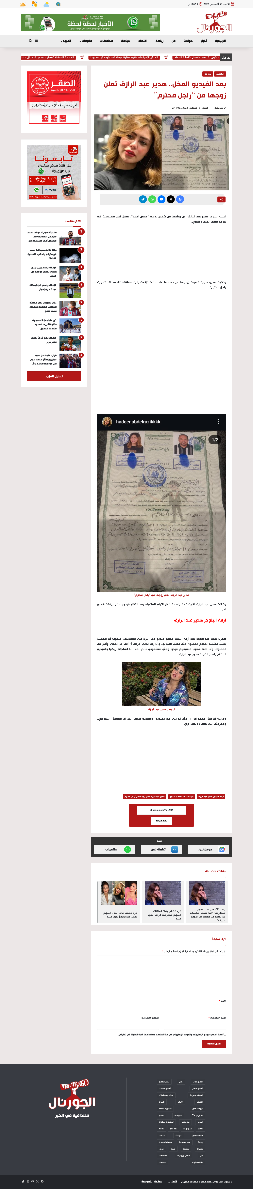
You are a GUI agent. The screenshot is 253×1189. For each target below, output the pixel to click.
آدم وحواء (198, 1082)
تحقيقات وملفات (166, 1122)
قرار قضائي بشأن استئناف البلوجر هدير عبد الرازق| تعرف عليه (164, 915)
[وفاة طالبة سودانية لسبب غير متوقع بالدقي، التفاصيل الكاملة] (70, 255)
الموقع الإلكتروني (150, 1018)
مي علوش (218, 108)
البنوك (161, 1102)
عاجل (161, 1149)
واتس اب (111, 849)
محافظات (106, 41)
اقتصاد (142, 41)
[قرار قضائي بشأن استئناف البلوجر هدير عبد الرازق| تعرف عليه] (163, 893)
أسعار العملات (165, 1088)
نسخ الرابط (161, 820)
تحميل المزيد (54, 376)
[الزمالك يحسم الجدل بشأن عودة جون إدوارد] (70, 290)
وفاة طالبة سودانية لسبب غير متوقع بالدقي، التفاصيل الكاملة (42, 254)
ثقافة (161, 1129)
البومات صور (197, 1109)
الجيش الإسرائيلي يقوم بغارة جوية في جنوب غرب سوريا (143, 57)
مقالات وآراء (197, 1162)
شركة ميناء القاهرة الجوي (182, 797)
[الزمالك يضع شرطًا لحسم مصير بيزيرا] (70, 343)
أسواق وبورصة (196, 1095)
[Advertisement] (161, 322)
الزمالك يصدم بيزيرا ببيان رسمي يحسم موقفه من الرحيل (44, 271)
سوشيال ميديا (165, 1142)
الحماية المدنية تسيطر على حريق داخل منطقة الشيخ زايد (58, 57)
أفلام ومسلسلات (166, 1095)
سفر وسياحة (184, 1142)
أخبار (204, 41)
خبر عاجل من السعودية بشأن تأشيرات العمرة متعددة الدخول (44, 324)
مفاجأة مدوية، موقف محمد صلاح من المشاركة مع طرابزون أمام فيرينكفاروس (42, 236)
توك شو (173, 1129)
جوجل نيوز (205, 849)
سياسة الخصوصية (151, 1181)
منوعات (87, 41)
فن (174, 41)
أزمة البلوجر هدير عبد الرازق (211, 797)
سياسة (125, 41)
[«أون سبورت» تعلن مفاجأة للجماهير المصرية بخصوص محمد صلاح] (70, 308)
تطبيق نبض (158, 849)
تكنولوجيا (187, 1129)
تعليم (200, 1129)
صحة (173, 1149)
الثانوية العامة (165, 1109)
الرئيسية (220, 41)
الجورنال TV (197, 1115)
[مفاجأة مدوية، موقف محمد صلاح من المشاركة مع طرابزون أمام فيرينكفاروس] (70, 238)
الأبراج (180, 1102)
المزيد (67, 41)
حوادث (188, 41)
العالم (161, 1115)
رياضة (159, 41)
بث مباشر (185, 1122)
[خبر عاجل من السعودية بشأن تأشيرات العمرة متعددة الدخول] (70, 325)
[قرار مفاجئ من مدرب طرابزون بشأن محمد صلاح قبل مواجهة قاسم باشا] (70, 361)
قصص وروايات (183, 1155)
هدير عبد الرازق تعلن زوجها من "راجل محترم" (144, 797)
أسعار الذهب (197, 1088)
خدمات (162, 1135)
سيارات (200, 1149)
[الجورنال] (214, 22)
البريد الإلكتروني (217, 1018)
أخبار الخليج (164, 1082)
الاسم (222, 1001)
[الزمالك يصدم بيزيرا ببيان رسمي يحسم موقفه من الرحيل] (70, 273)
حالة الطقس (197, 1135)
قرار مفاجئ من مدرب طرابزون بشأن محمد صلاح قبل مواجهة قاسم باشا (43, 359)
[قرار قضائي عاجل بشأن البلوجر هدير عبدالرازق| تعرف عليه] (119, 893)
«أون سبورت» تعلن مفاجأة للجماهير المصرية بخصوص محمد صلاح (43, 307)
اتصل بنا (172, 1181)
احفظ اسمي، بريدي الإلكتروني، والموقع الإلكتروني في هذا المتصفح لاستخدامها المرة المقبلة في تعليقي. (170, 1034)
